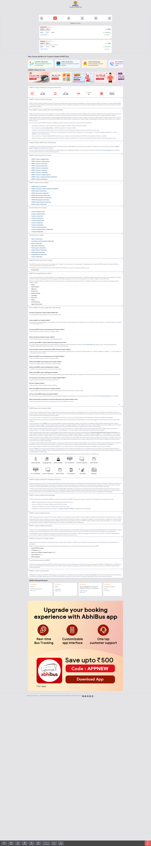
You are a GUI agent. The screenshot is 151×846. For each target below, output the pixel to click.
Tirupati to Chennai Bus (37, 225)
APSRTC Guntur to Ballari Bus (38, 204)
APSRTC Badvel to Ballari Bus (38, 191)
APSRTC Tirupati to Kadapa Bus (39, 179)
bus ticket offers (88, 344)
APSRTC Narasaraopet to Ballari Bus (40, 195)
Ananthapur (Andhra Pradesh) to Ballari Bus (42, 241)
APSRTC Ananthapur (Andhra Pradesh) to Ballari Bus (44, 188)
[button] (41, 18)
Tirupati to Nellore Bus (37, 218)
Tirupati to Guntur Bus (37, 216)
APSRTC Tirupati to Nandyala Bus (39, 168)
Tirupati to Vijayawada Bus (38, 213)
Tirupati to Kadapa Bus (37, 231)
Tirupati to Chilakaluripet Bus (38, 227)
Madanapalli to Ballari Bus (38, 252)
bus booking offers (48, 128)
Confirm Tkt (36, 695)
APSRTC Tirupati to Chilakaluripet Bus (41, 174)
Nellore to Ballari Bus (36, 239)
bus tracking (93, 574)
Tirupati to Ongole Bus (37, 222)
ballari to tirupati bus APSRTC (67, 508)
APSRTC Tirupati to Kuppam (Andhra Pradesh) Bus (44, 177)
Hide (119, 404)
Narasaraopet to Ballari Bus (38, 247)
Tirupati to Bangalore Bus (38, 211)
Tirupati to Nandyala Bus (37, 220)
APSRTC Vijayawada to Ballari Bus (40, 193)
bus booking (107, 150)
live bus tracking (105, 396)
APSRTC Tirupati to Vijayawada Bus (40, 161)
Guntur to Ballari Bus (36, 256)
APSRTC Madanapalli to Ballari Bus (40, 199)
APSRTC (45, 423)
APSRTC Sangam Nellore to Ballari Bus (41, 202)
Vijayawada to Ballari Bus (38, 245)
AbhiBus (28, 695)
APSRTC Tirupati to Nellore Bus (39, 165)
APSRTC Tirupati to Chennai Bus (39, 172)
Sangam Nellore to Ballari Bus (39, 254)
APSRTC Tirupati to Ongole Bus (39, 170)
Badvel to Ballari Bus (36, 243)
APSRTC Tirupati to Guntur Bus (39, 163)
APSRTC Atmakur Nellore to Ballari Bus (41, 197)
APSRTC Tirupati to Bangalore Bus (40, 159)
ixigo (32, 695)
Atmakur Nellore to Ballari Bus (39, 250)
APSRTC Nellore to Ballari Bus (39, 186)
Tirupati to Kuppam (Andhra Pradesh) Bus (42, 229)
